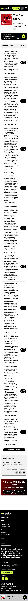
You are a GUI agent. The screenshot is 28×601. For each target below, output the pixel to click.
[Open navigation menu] (26, 8)
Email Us (19, 492)
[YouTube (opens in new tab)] (24, 472)
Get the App (16, 8)
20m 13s (24, 391)
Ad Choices (13, 586)
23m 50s (24, 101)
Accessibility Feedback (6, 545)
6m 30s (24, 62)
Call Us (8, 492)
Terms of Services (6, 588)
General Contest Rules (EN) (7, 534)
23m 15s (24, 228)
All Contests (3, 532)
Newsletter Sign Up (7, 572)
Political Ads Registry (5, 526)
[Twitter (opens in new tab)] (16, 472)
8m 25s (24, 432)
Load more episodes (14, 449)
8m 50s (24, 349)
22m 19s (24, 308)
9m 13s (24, 188)
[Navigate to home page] (6, 8)
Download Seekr (4, 541)
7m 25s (24, 266)
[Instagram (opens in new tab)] (20, 472)
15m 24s (24, 149)
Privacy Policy (4, 586)
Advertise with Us (5, 524)
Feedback (3, 543)
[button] (12, 597)
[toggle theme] (22, 8)
